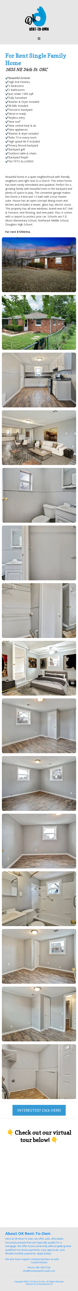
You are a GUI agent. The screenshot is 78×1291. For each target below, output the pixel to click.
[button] (39, 39)
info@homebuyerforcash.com (39, 1270)
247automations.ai (44, 1284)
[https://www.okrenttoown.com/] (39, 19)
